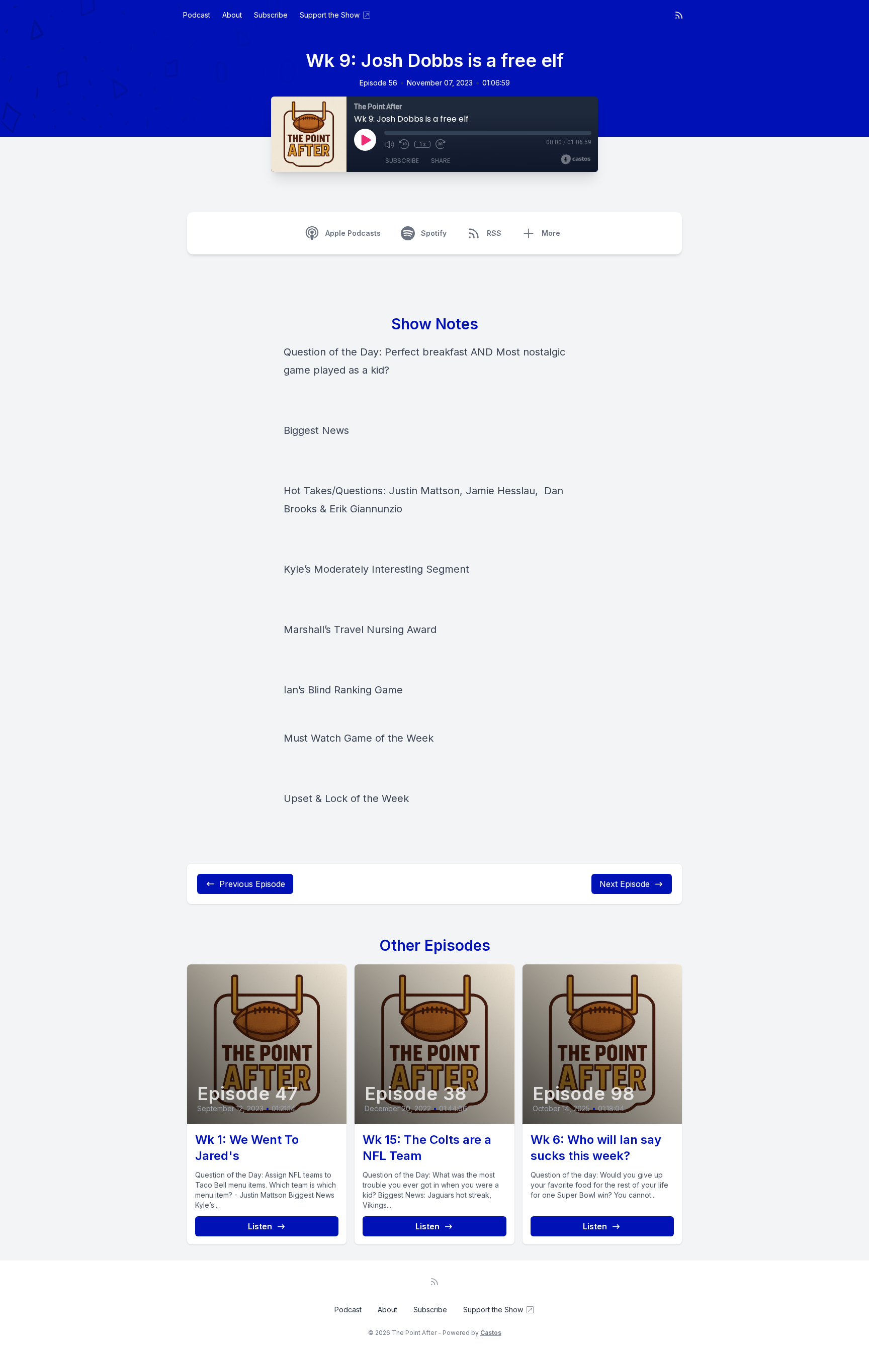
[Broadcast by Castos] (575, 159)
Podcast (196, 15)
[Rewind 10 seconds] (404, 144)
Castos (490, 1332)
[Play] (365, 140)
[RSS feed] (679, 15)
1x (422, 144)
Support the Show (330, 15)
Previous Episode (252, 884)
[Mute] (389, 144)
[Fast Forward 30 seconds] (441, 144)
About (232, 15)
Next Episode (624, 884)
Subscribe (271, 15)
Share (440, 160)
